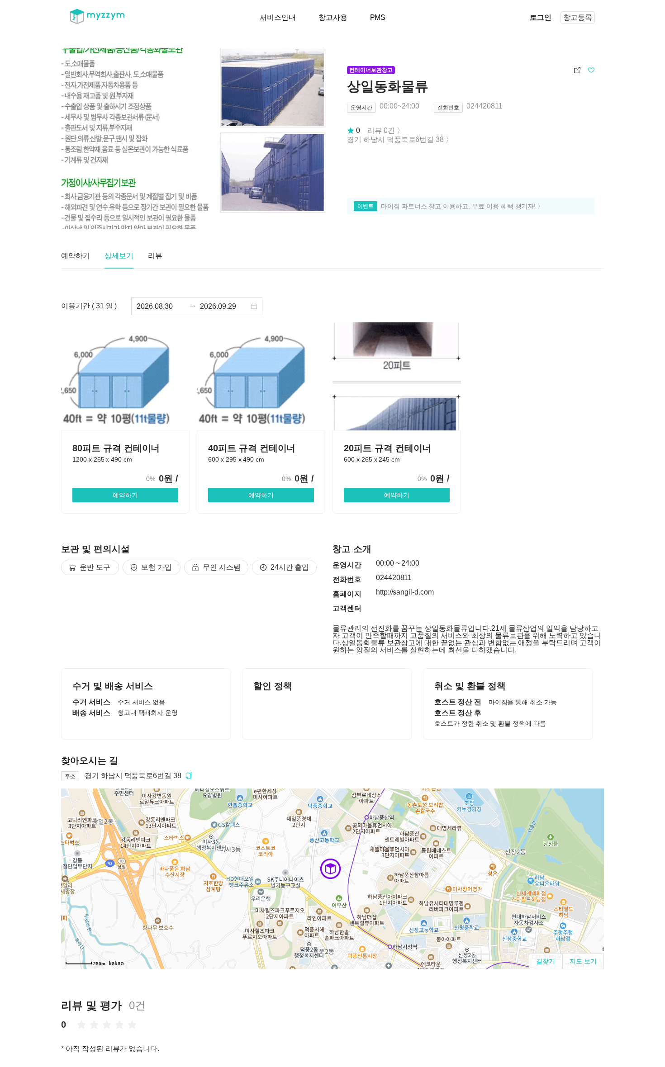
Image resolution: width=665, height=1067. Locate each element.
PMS (378, 17)
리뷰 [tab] (155, 256)
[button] (188, 775)
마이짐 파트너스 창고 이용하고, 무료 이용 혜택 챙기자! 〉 (462, 206)
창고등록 (577, 17)
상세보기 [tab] (118, 256)
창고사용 (332, 17)
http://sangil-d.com (405, 592)
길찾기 (545, 961)
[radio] (81, 1024)
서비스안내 (278, 17)
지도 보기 (583, 961)
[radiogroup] (107, 1024)
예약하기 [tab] (75, 256)
